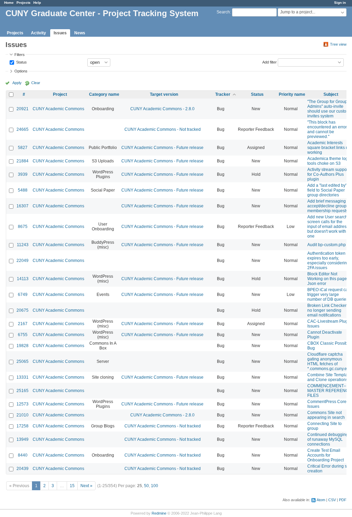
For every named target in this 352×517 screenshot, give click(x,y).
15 (72, 485)
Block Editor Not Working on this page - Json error (328, 279)
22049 (22, 260)
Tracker (222, 94)
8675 (23, 226)
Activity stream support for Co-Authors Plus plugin (328, 174)
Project (60, 94)
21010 (22, 415)
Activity (38, 33)
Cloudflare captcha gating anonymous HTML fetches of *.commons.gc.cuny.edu (329, 361)
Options (21, 71)
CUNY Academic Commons (58, 108)
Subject (330, 94)
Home (9, 2)
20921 (22, 108)
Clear (35, 83)
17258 (22, 426)
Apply (17, 83)
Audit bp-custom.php (326, 244)
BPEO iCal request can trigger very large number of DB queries (328, 294)
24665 (22, 129)
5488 (23, 190)
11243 (23, 244)
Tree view (338, 44)
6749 (23, 294)
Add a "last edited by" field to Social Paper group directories (327, 190)
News (79, 33)
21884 (22, 161)
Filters (19, 55)
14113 (23, 278)
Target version (164, 94)
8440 (23, 455)
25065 (22, 361)
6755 (23, 334)
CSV (332, 500)
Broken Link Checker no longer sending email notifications (326, 310)
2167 (23, 323)
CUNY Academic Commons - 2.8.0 (162, 108)
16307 (22, 206)
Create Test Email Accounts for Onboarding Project (325, 455)
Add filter (269, 62)
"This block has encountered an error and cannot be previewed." (327, 129)
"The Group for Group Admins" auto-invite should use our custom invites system (328, 108)
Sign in (340, 2)
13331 (22, 377)
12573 (22, 404)
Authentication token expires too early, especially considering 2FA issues (328, 260)
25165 (22, 390)
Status (21, 62)
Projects (23, 2)
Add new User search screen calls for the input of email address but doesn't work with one (328, 227)
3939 (23, 174)
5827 (23, 147)
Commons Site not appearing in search (326, 415)
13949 (22, 439)
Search (223, 12)
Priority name (292, 94)
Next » (86, 485)
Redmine (159, 513)
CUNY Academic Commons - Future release (162, 147)
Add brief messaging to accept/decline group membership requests (328, 206)
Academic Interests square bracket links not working (329, 147)
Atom (321, 500)
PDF (342, 500)
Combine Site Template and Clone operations (329, 377)
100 (154, 485)
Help (37, 2)
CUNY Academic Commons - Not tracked (162, 129)
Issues (60, 33)
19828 (22, 345)
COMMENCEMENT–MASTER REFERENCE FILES (329, 390)
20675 (22, 310)
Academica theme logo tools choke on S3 (328, 161)
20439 (22, 468)
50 (146, 485)
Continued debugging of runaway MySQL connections (327, 439)
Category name (104, 94)
